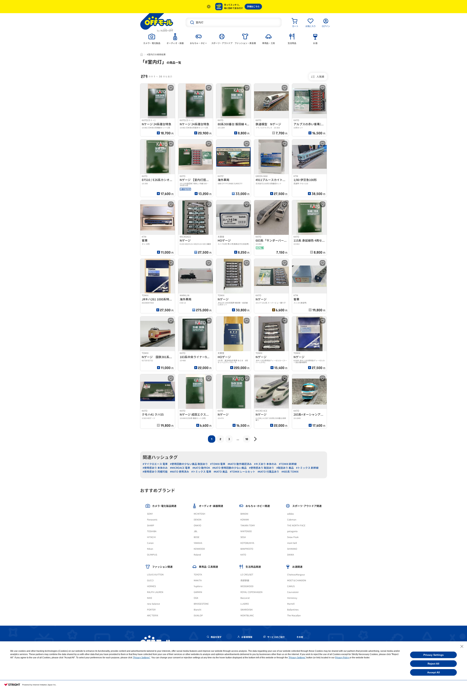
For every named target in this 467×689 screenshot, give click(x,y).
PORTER (151, 609)
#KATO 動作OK (201, 467)
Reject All (433, 663)
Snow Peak (293, 537)
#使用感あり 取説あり (261, 467)
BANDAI (244, 513)
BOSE (196, 537)
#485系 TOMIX (289, 471)
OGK (196, 598)
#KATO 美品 (220, 471)
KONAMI (244, 519)
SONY (150, 513)
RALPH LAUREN (155, 592)
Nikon (150, 548)
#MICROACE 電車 (180, 467)
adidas (290, 513)
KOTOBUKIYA (247, 543)
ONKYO (197, 525)
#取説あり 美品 (285, 467)
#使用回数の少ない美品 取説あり (189, 464)
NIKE (149, 598)
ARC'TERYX (152, 615)
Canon (150, 543)
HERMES (151, 586)
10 (246, 439)
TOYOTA (198, 574)
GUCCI (150, 580)
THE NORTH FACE (296, 525)
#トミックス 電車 (201, 471)
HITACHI (151, 537)
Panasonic (152, 519)
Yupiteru (198, 586)
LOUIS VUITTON (155, 574)
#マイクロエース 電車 (155, 464)
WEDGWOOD (246, 586)
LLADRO (244, 603)
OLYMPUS (152, 554)
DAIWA (290, 554)
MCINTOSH (199, 513)
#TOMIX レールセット (242, 471)
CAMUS (291, 586)
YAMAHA (198, 543)
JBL (196, 531)
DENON (197, 519)
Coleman (291, 519)
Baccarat (245, 598)
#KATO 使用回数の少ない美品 (229, 467)
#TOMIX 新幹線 (288, 464)
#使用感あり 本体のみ (155, 467)
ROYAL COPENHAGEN (251, 592)
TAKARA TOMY (247, 525)
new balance (153, 603)
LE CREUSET (246, 574)
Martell (290, 603)
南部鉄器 (244, 580)
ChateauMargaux (296, 574)
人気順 (320, 76)
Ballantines (293, 609)
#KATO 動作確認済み (240, 464)
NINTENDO (246, 531)
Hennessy (292, 598)
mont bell (292, 543)
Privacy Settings (433, 654)
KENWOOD (199, 548)
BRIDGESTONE (201, 603)
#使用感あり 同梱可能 (155, 471)
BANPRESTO (246, 548)
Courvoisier (293, 592)
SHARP (150, 525)
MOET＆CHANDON (296, 580)
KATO (243, 554)
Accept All (433, 672)
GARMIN (198, 592)
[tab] (151, 38)
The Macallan (294, 615)
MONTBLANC (247, 615)
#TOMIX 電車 (217, 464)
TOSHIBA (151, 531)
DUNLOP (198, 615)
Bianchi (197, 609)
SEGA (243, 537)
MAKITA (198, 580)
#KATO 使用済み (179, 471)
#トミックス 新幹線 (307, 467)
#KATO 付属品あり (268, 471)
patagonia (292, 531)
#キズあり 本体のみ (265, 464)
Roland (197, 554)
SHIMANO (292, 548)
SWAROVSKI (246, 609)
